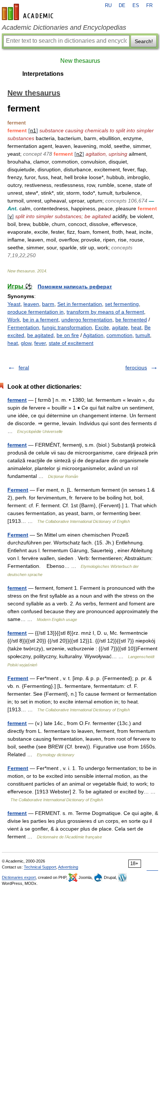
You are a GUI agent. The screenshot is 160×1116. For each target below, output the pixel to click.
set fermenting (122, 304)
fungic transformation (67, 327)
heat (136, 327)
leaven (31, 304)
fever (40, 343)
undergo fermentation (86, 320)
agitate (120, 327)
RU (108, 5)
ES (135, 5)
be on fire (68, 335)
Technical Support (40, 867)
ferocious (136, 368)
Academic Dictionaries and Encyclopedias (64, 27)
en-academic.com (28, 12)
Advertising (68, 867)
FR (149, 5)
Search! (144, 41)
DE (122, 5)
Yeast (13, 304)
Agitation (93, 335)
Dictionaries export (19, 877)
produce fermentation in (35, 312)
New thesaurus (80, 61)
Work (13, 320)
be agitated (40, 335)
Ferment (17, 490)
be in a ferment (40, 320)
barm (48, 304)
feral (24, 368)
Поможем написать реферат (75, 286)
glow (26, 343)
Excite (102, 327)
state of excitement (71, 343)
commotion (119, 335)
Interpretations (43, 74)
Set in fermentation (79, 304)
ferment (17, 400)
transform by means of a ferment (105, 312)
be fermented (131, 320)
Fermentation (23, 327)
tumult (142, 335)
